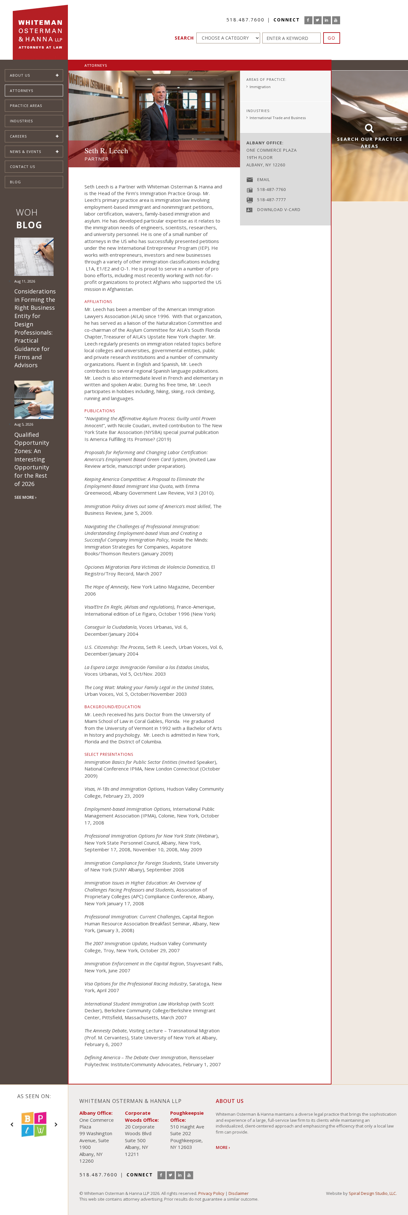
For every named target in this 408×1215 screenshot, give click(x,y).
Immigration (260, 86)
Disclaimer (239, 1193)
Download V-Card (279, 209)
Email (263, 179)
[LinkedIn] (327, 20)
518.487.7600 (245, 19)
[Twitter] (318, 20)
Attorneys (21, 90)
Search (184, 38)
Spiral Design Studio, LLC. (373, 1193)
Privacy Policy (211, 1193)
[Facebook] (308, 20)
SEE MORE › (25, 497)
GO (332, 38)
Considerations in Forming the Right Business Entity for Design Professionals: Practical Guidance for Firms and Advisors (35, 328)
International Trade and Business (278, 117)
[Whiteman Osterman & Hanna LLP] (40, 30)
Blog (15, 181)
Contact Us (22, 166)
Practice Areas (26, 105)
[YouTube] (336, 20)
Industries (21, 120)
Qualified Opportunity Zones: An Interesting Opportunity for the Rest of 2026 (31, 459)
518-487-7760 (271, 189)
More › (223, 1147)
